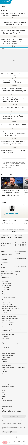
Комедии (4, 359)
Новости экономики (8, 334)
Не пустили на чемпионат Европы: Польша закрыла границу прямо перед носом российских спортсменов (14, 22)
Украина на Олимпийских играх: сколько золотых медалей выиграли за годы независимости (15, 116)
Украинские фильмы (7, 355)
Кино (3, 351)
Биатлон (4, 398)
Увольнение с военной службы (10, 318)
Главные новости (6, 283)
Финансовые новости (7, 340)
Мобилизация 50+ (6, 320)
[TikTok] (18, 245)
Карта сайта (17, 271)
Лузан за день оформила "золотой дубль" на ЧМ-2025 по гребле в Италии (15, 108)
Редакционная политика (6, 254)
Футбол (4, 394)
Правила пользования (6, 264)
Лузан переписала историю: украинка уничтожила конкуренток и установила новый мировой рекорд (14, 32)
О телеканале (4, 256)
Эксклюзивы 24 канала (9, 175)
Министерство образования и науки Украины (13, 367)
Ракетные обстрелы (7, 300)
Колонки (4, 202)
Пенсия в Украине (6, 347)
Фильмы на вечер (6, 357)
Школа (3, 369)
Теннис (4, 396)
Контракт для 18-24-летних (9, 324)
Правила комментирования (20, 255)
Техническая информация (20, 258)
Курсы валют (5, 338)
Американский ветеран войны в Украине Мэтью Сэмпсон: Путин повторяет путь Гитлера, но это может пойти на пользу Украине (10, 193)
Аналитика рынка (6, 382)
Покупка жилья (6, 384)
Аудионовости (5, 291)
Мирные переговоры (7, 304)
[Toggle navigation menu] (4, 2)
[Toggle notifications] (25, 2)
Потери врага (5, 312)
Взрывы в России (6, 310)
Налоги (4, 345)
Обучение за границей (8, 376)
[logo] (8, 2)
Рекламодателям (4, 262)
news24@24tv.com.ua (6, 237)
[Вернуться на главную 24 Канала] (2, 2)
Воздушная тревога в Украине (9, 306)
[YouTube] (20, 242)
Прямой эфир (5, 287)
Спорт (4, 390)
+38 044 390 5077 (18, 237)
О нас (2, 249)
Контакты (17, 261)
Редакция (3, 251)
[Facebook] (16, 242)
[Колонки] (26, 202)
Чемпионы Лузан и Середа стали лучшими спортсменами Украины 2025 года (15, 81)
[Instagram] (25, 242)
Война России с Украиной (9, 297)
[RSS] (25, 245)
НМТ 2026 (4, 371)
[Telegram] (23, 242)
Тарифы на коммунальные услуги (10, 343)
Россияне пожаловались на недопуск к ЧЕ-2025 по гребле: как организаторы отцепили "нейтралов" (14, 133)
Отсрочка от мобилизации (8, 327)
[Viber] (16, 245)
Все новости (5, 281)
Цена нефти (5, 336)
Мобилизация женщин (8, 322)
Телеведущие (4, 259)
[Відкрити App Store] (13, 432)
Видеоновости (5, 289)
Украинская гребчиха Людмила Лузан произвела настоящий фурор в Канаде (14, 14)
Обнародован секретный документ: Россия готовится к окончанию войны (10, 222)
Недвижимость (6, 380)
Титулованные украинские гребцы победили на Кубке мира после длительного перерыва (13, 41)
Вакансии (17, 263)
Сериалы (4, 361)
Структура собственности (20, 266)
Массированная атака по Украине (10, 308)
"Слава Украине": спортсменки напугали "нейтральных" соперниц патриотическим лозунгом (14, 99)
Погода (4, 294)
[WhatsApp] (20, 245)
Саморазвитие (5, 374)
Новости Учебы (6, 365)
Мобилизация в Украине (9, 316)
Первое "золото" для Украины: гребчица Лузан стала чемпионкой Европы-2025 (14, 125)
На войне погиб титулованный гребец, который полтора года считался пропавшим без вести (14, 143)
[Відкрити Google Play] (6, 432)
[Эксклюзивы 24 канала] (26, 175)
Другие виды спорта (7, 400)
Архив (16, 269)
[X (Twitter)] (18, 242)
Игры (16, 274)
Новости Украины (6, 285)
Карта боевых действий (8, 302)
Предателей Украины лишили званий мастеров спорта (14, 151)
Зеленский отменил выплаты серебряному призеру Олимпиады (13, 74)
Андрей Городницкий (12, 213)
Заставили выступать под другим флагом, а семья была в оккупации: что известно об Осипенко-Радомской (14, 90)
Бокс (3, 392)
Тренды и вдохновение (8, 386)
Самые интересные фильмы (9, 353)
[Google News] (23, 245)
